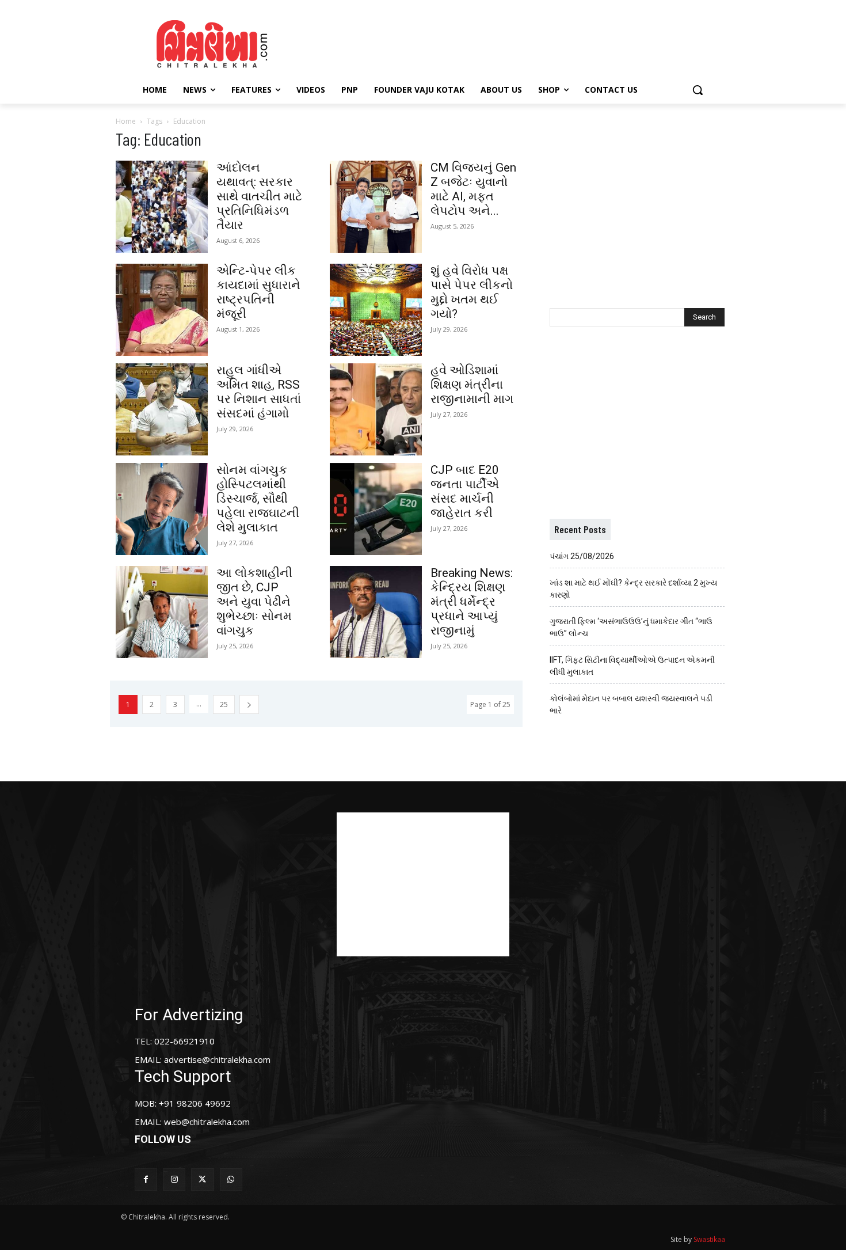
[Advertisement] (520, 42)
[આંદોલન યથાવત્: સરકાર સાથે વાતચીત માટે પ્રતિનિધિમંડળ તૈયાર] (162, 207)
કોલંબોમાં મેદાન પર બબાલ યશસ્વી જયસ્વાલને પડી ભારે (631, 704)
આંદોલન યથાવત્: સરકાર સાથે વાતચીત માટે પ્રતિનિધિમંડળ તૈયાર (259, 196)
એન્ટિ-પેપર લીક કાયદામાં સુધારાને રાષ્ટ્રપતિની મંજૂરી (258, 292)
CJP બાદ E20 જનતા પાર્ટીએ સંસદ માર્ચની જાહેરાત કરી (464, 491)
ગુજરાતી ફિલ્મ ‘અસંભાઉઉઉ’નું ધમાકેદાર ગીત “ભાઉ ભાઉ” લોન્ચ (631, 627)
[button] (697, 90)
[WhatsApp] (231, 1179)
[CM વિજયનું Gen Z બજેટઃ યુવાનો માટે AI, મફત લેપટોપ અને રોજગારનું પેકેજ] (376, 207)
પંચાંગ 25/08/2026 (582, 556)
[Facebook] (146, 1179)
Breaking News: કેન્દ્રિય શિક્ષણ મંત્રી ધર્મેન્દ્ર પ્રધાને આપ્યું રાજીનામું (471, 601)
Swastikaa (709, 1239)
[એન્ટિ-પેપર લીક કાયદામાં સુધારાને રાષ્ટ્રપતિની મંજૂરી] (162, 310)
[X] (202, 1179)
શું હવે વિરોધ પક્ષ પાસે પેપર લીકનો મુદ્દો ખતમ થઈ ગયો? (471, 292)
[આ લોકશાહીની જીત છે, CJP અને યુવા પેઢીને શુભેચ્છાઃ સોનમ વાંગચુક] (162, 612)
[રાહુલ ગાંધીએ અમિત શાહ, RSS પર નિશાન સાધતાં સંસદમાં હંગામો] (162, 409)
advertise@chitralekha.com (217, 1059)
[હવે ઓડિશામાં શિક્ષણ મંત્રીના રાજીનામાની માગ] (376, 409)
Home (126, 121)
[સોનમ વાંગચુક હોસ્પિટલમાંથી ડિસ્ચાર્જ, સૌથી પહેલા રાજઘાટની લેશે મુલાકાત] (162, 509)
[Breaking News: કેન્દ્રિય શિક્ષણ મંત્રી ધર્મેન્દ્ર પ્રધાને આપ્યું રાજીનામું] (376, 612)
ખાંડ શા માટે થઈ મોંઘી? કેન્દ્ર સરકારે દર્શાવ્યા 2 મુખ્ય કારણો (633, 588)
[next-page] (249, 704)
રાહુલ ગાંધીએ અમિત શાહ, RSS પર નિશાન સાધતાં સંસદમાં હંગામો (258, 391)
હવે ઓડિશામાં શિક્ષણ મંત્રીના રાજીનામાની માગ (471, 384)
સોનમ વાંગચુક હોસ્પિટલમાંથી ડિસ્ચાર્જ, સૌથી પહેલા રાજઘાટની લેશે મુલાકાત (257, 498)
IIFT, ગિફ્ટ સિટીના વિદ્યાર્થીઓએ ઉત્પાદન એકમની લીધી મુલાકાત (632, 666)
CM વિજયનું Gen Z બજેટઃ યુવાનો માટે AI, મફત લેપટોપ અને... (473, 189)
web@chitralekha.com (207, 1121)
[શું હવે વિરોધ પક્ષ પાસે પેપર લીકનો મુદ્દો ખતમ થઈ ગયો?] (376, 310)
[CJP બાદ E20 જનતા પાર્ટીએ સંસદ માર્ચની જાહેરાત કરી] (376, 509)
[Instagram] (174, 1179)
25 (224, 704)
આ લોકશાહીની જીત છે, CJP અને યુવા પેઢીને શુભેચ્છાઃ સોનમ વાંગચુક (254, 601)
